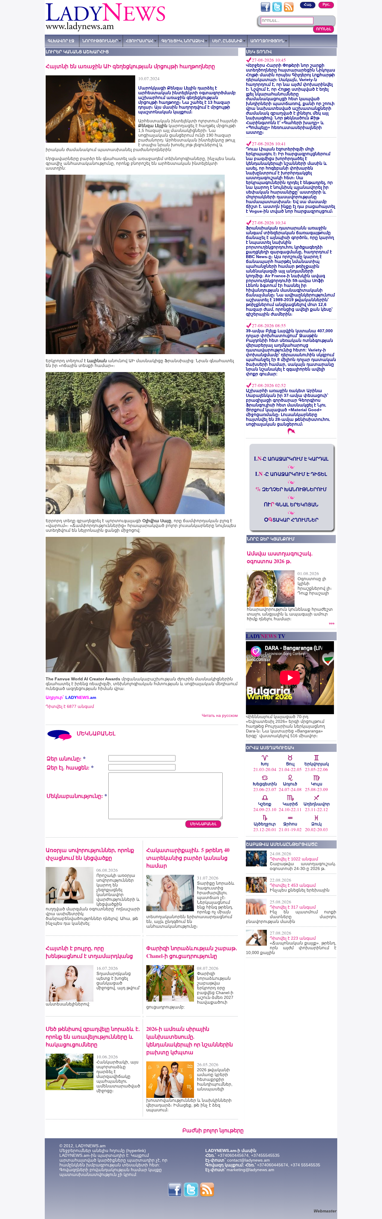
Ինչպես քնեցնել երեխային (299, 890)
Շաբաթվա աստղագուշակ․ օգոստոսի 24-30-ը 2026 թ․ (303, 866)
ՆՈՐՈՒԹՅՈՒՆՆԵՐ (100, 40)
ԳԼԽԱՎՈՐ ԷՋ (61, 40)
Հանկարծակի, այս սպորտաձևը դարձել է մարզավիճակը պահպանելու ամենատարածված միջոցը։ (118, 1076)
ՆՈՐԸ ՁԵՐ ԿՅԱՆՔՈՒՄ (271, 539)
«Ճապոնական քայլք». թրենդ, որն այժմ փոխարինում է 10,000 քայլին (291, 948)
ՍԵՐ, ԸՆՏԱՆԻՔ (227, 40)
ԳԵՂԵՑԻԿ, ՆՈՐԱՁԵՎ (182, 40)
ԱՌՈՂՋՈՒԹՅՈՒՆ (267, 40)
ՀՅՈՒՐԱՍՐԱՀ (139, 40)
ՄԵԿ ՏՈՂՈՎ (259, 51)
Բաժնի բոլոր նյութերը (213, 1130)
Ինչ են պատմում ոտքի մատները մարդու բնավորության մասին (291, 916)
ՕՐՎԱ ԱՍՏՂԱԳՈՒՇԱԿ (270, 747)
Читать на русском (220, 715)
